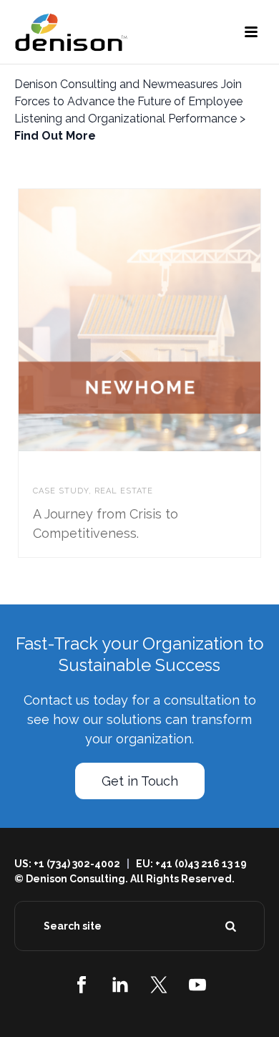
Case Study (61, 491)
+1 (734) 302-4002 (77, 863)
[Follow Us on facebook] (81, 984)
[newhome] (168, 320)
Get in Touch (140, 780)
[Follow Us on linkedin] (120, 984)
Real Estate (123, 491)
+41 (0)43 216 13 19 (201, 863)
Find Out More (55, 136)
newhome (63, 472)
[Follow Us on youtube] (197, 984)
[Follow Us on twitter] (158, 984)
